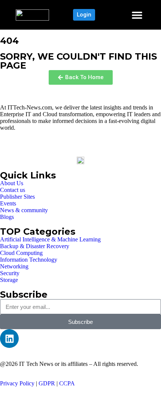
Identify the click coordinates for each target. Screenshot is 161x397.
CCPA (67, 383)
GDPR (47, 383)
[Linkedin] (9, 338)
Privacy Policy (17, 383)
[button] (136, 14)
